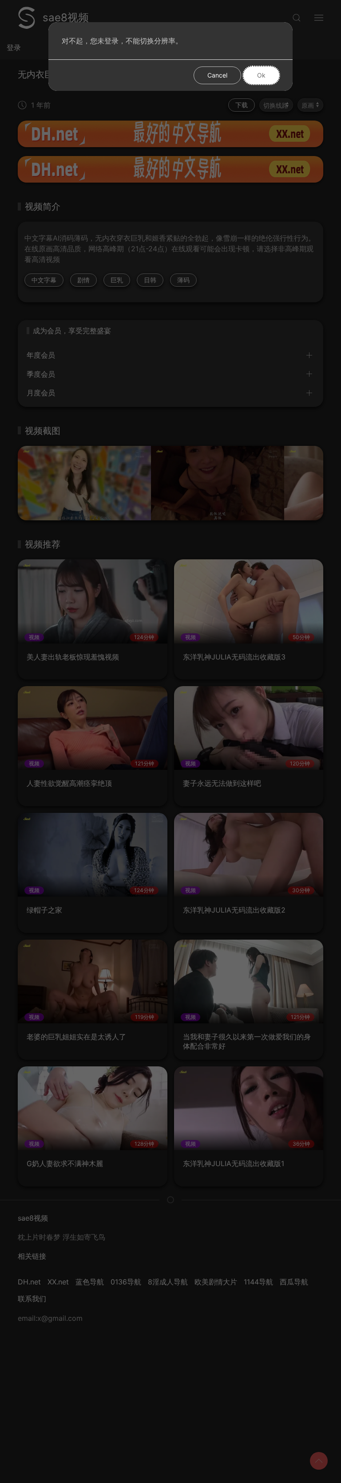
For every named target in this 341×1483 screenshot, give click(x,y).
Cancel (217, 75)
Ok (261, 75)
